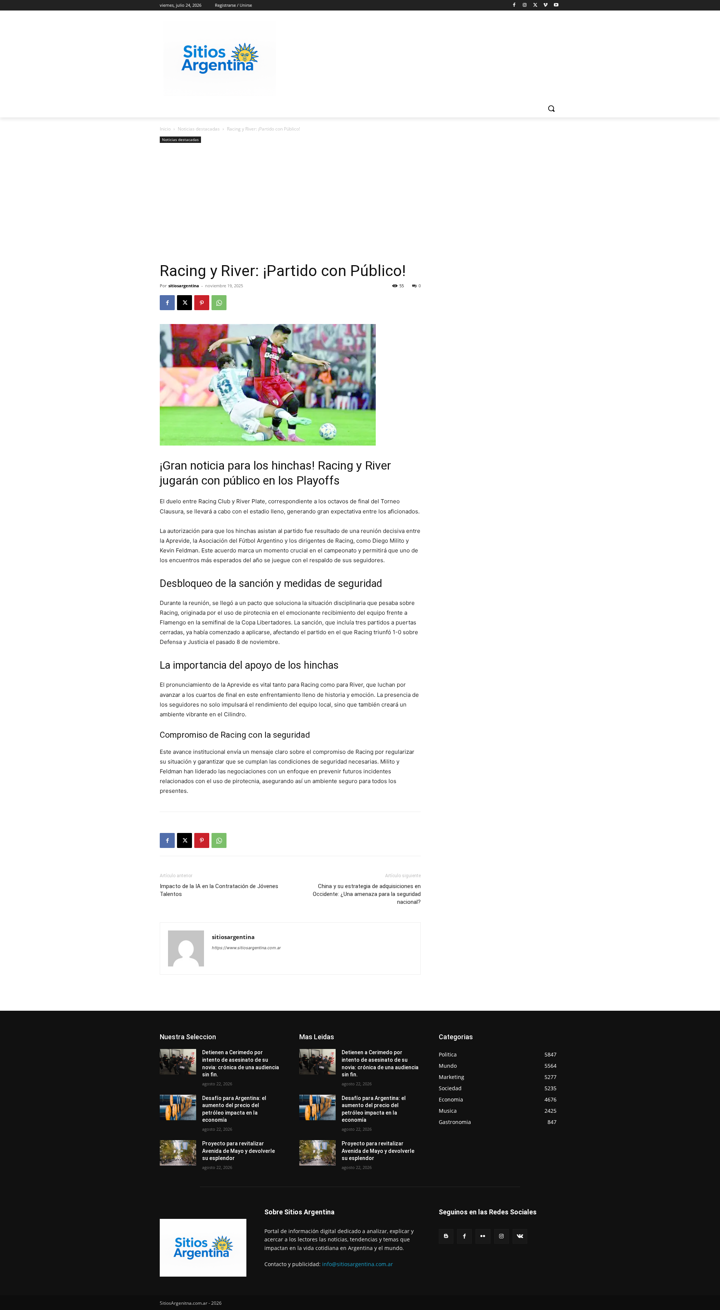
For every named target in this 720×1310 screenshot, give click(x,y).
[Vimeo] (545, 5)
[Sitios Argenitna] (203, 1248)
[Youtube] (556, 5)
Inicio (165, 129)
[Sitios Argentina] (220, 58)
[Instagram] (524, 5)
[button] (551, 108)
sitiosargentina (183, 285)
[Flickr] (483, 1236)
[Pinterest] (201, 302)
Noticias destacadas (199, 129)
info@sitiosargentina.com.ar (357, 1264)
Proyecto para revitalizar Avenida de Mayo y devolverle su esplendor (238, 1150)
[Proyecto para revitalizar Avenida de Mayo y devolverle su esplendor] (178, 1153)
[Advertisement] (290, 205)
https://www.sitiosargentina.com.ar (246, 947)
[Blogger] (446, 1236)
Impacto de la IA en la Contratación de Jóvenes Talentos (219, 890)
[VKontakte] (520, 1236)
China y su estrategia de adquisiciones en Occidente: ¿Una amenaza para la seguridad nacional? (367, 894)
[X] (535, 5)
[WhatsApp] (219, 302)
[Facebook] (514, 5)
